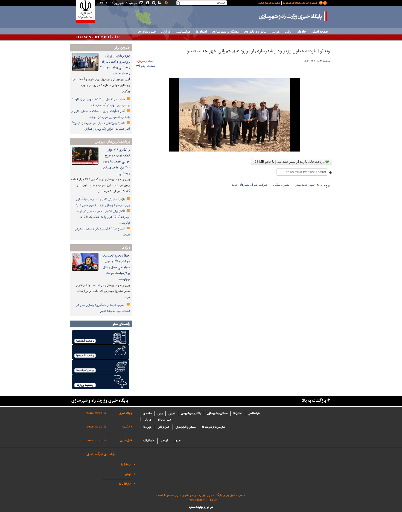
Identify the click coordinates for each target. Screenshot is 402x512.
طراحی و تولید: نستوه (201, 507)
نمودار (164, 440)
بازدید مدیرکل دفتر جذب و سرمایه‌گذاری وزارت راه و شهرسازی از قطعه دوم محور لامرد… (101, 202)
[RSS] (166, 3)
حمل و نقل (164, 427)
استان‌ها (201, 31)
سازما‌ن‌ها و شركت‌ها (213, 427)
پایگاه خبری (125, 413)
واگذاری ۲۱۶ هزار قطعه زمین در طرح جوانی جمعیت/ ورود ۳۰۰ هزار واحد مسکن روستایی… (116, 161)
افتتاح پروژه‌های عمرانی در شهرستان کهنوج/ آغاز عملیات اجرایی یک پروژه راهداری (101, 126)
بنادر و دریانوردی (255, 31)
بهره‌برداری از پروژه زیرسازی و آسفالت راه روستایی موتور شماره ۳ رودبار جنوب (115, 64)
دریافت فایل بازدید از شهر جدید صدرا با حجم (290, 162)
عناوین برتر (122, 48)
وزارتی (165, 31)
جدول (177, 440)
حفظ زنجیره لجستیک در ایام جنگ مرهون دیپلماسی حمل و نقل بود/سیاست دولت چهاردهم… (116, 267)
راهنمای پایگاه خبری (100, 454)
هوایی (275, 31)
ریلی (288, 31)
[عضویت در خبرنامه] (288, 2)
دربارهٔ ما (126, 464)
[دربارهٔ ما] (147, 3)
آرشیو (127, 474)
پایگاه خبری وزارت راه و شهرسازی (293, 16)
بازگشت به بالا (314, 401)
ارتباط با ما (125, 484)
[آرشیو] (159, 3)
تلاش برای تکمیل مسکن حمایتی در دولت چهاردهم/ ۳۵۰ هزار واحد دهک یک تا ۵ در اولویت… (103, 217)
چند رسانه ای (147, 31)
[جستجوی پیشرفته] (153, 3)
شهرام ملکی (281, 184)
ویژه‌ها (125, 248)
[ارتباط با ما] (141, 3)
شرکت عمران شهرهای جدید (249, 184)
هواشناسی (183, 31)
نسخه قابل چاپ (147, 66)
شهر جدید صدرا (304, 184)
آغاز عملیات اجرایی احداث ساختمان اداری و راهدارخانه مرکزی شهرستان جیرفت (100, 114)
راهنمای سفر (121, 324)
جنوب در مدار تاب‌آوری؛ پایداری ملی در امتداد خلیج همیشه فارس (103, 308)
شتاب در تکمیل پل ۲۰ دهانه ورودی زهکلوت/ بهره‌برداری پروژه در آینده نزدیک (101, 102)
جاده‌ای (301, 31)
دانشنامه (127, 426)
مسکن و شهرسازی (225, 31)
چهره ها (147, 427)
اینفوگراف (149, 440)
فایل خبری (126, 440)
